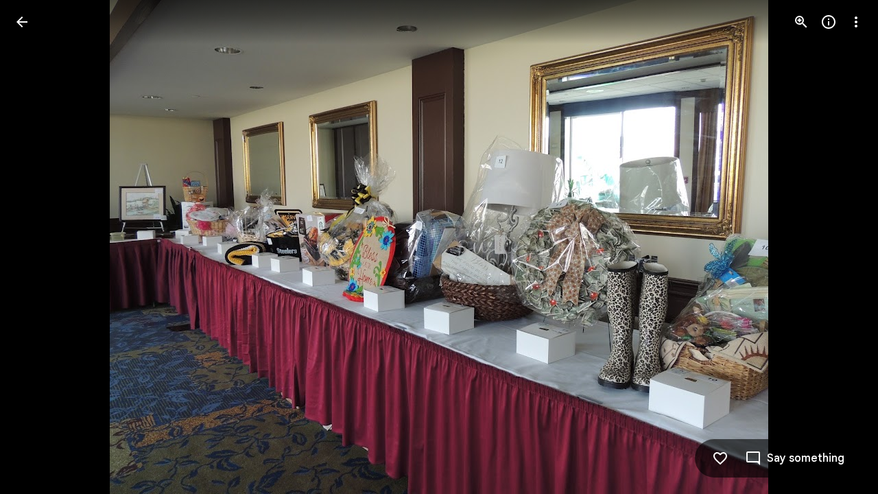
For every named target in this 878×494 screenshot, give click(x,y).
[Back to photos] (21, 21)
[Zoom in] (801, 22)
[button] (38, 247)
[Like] (720, 458)
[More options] (856, 22)
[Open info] (828, 22)
